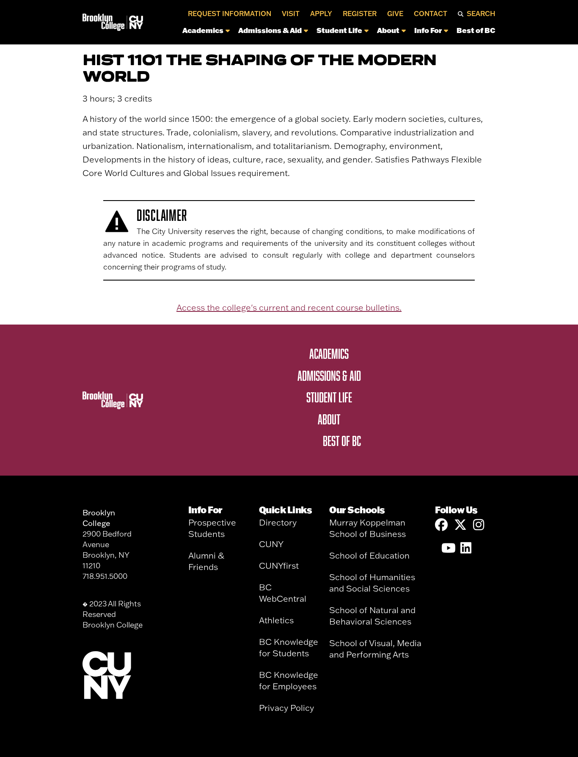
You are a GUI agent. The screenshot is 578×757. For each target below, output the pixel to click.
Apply (321, 13)
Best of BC (476, 30)
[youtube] (447, 548)
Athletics (276, 620)
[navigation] (321, 32)
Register (360, 13)
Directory (278, 522)
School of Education (369, 555)
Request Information (229, 13)
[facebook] (441, 524)
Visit (291, 13)
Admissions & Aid (270, 30)
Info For (428, 30)
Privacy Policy (286, 707)
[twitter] (460, 524)
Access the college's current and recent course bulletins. (289, 307)
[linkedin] (466, 548)
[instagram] (479, 524)
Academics (202, 30)
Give (395, 13)
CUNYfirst (279, 565)
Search (481, 13)
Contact (430, 13)
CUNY (271, 544)
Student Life (339, 30)
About (388, 30)
